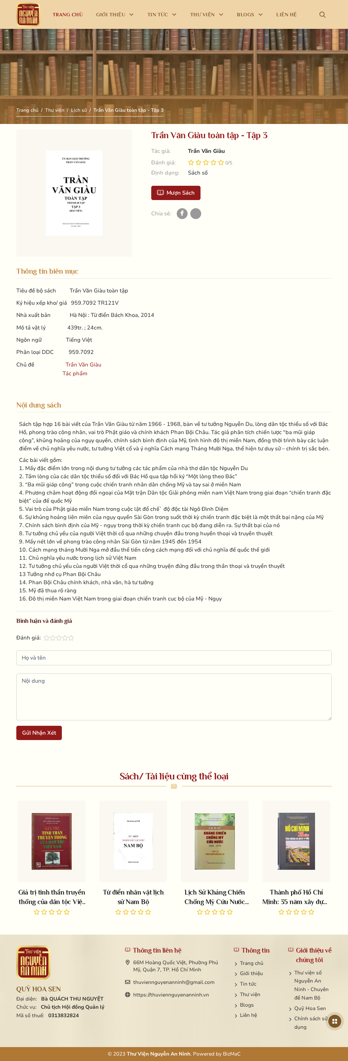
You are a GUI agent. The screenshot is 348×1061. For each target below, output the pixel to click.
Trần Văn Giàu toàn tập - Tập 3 (128, 110)
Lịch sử (79, 110)
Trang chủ (27, 110)
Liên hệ (248, 1015)
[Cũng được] (59, 638)
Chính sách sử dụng (311, 1022)
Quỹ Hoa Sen (310, 1008)
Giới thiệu (251, 973)
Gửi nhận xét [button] (39, 733)
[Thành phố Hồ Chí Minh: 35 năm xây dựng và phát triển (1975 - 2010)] (296, 858)
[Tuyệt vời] (71, 638)
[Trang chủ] (28, 14)
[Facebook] (182, 213)
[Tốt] (65, 638)
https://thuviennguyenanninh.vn (171, 994)
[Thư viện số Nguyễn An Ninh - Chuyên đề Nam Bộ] (33, 962)
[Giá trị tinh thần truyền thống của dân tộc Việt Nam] (51, 858)
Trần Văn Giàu (83, 364)
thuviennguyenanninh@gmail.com (173, 982)
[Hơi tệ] (47, 638)
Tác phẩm (75, 373)
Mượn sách (181, 193)
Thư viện (54, 110)
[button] (324, 14)
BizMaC (232, 1053)
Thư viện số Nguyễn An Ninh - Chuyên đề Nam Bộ (311, 985)
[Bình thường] (53, 638)
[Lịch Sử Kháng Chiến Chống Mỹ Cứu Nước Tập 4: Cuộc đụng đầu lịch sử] (214, 858)
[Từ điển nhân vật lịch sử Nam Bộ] (133, 858)
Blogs (247, 1005)
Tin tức (248, 984)
